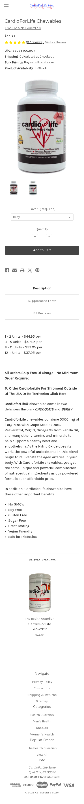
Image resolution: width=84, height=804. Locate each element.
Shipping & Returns (42, 695)
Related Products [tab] (42, 560)
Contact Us (42, 688)
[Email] (14, 270)
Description (42, 288)
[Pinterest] (37, 270)
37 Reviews (42, 313)
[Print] (22, 270)
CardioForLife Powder (39, 626)
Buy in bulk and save (39, 62)
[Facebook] (7, 270)
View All (42, 755)
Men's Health (42, 721)
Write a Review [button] (55, 42)
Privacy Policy (42, 682)
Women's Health (42, 734)
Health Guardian (42, 715)
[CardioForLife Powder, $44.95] (39, 592)
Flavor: (42, 209)
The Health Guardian (42, 748)
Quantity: (42, 229)
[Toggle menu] (6, 6)
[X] (30, 270)
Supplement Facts (42, 301)
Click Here (58, 394)
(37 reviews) (35, 42)
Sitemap (42, 701)
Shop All (42, 728)
